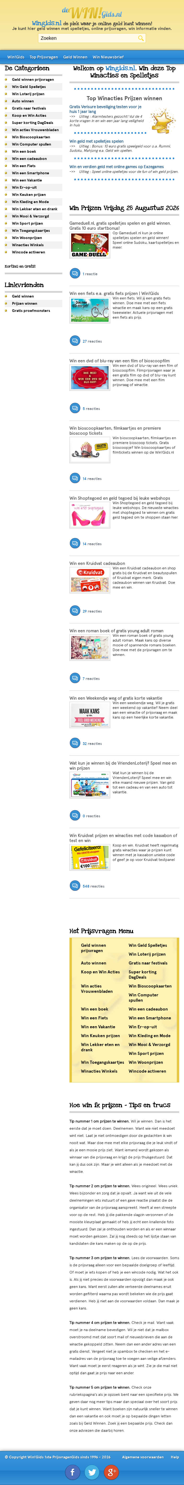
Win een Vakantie (27, 180)
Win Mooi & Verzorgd (30, 216)
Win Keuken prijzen (29, 194)
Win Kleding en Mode (30, 201)
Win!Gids (15, 57)
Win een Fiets (23, 166)
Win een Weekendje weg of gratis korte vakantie (115, 698)
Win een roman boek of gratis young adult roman (116, 630)
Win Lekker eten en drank (35, 209)
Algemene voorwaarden (143, 1457)
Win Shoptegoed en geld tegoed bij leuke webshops (119, 498)
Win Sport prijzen (27, 223)
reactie (90, 274)
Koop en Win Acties (29, 115)
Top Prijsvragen (44, 57)
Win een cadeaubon (29, 158)
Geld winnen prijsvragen (33, 79)
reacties (92, 341)
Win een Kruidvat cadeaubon (97, 563)
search (141, 38)
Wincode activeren (28, 252)
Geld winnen (23, 296)
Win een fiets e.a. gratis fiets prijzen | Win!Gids (114, 293)
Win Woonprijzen (27, 237)
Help (175, 1457)
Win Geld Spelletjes (29, 86)
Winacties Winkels (28, 245)
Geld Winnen (75, 57)
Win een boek (24, 151)
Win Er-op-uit (24, 187)
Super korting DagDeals (32, 122)
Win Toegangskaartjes (31, 230)
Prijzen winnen (24, 303)
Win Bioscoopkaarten (31, 137)
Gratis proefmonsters (31, 310)
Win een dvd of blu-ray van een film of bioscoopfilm (119, 360)
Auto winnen (23, 101)
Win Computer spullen (31, 144)
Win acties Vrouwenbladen (35, 130)
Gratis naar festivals (29, 108)
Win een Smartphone (30, 173)
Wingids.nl (47, 23)
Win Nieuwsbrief (108, 57)
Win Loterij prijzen (28, 94)
